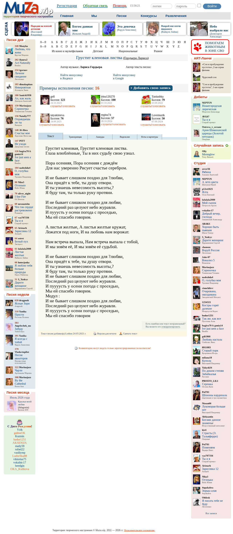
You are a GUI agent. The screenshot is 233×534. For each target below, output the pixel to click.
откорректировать (170, 326)
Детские (98, 51)
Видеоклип (125, 137)
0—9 (43, 42)
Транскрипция (75, 137)
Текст (50, 136)
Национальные (128, 51)
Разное (158, 51)
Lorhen (68, 333)
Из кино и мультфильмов (67, 51)
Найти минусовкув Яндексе (71, 76)
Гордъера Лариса (136, 58)
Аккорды (100, 137)
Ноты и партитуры (149, 137)
